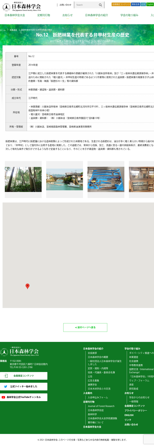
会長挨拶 (92, 353)
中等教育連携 (136, 365)
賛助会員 (136, 4)
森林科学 (92, 414)
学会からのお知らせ (139, 397)
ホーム (3, 30)
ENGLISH (129, 415)
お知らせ (67, 15)
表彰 (131, 384)
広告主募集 (93, 380)
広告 (143, 4)
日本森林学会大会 (15, 15)
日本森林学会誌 (96, 410)
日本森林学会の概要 (98, 357)
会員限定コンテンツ (121, 4)
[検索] (100, 5)
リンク (128, 420)
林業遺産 (13, 30)
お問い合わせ (65, 4)
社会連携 (133, 361)
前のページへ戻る (87, 327)
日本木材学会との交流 (99, 388)
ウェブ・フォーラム (139, 380)
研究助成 (133, 388)
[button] (27, 286)
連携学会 (92, 384)
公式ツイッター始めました (23, 386)
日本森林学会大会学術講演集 (102, 418)
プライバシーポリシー (136, 410)
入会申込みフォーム (98, 397)
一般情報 (133, 401)
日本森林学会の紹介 (96, 15)
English (150, 4)
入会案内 (87, 393)
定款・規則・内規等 (98, 368)
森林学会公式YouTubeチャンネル (24, 397)
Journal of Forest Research (101, 406)
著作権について (96, 422)
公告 (90, 376)
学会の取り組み (129, 15)
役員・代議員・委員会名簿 (101, 372)
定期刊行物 (43, 15)
